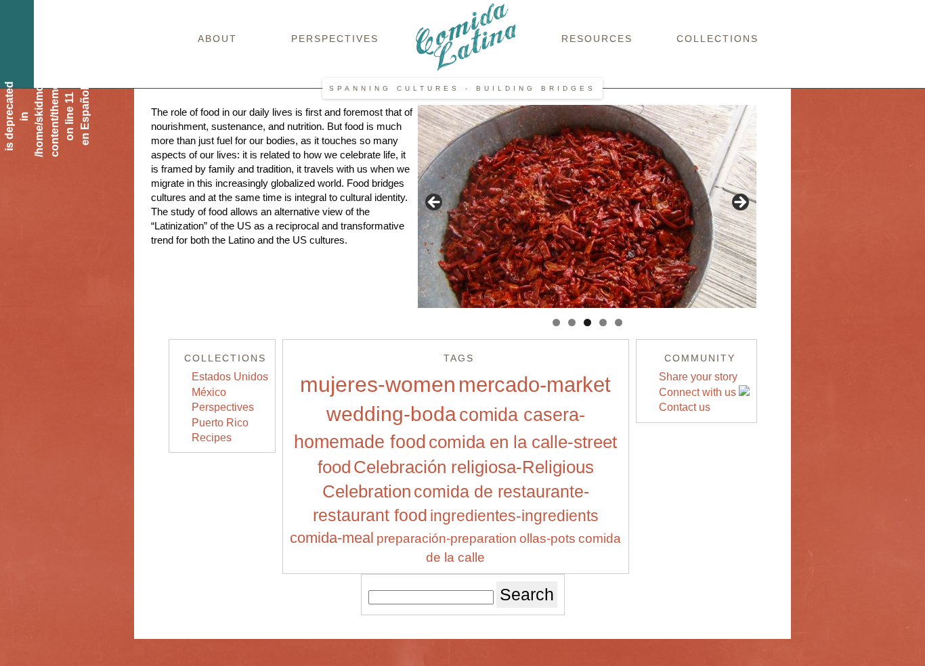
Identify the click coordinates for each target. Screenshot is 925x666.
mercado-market (534, 385)
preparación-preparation (447, 538)
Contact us (684, 407)
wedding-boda (391, 414)
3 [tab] (587, 322)
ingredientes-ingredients (514, 516)
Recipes (212, 437)
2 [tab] (572, 322)
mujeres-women (378, 384)
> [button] (739, 203)
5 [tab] (618, 322)
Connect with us (699, 392)
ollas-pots (547, 538)
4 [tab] (603, 322)
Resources (596, 38)
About (217, 38)
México (209, 392)
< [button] (435, 203)
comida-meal (332, 537)
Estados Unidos (230, 376)
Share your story (698, 376)
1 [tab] (556, 322)
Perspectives (335, 38)
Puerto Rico (220, 422)
